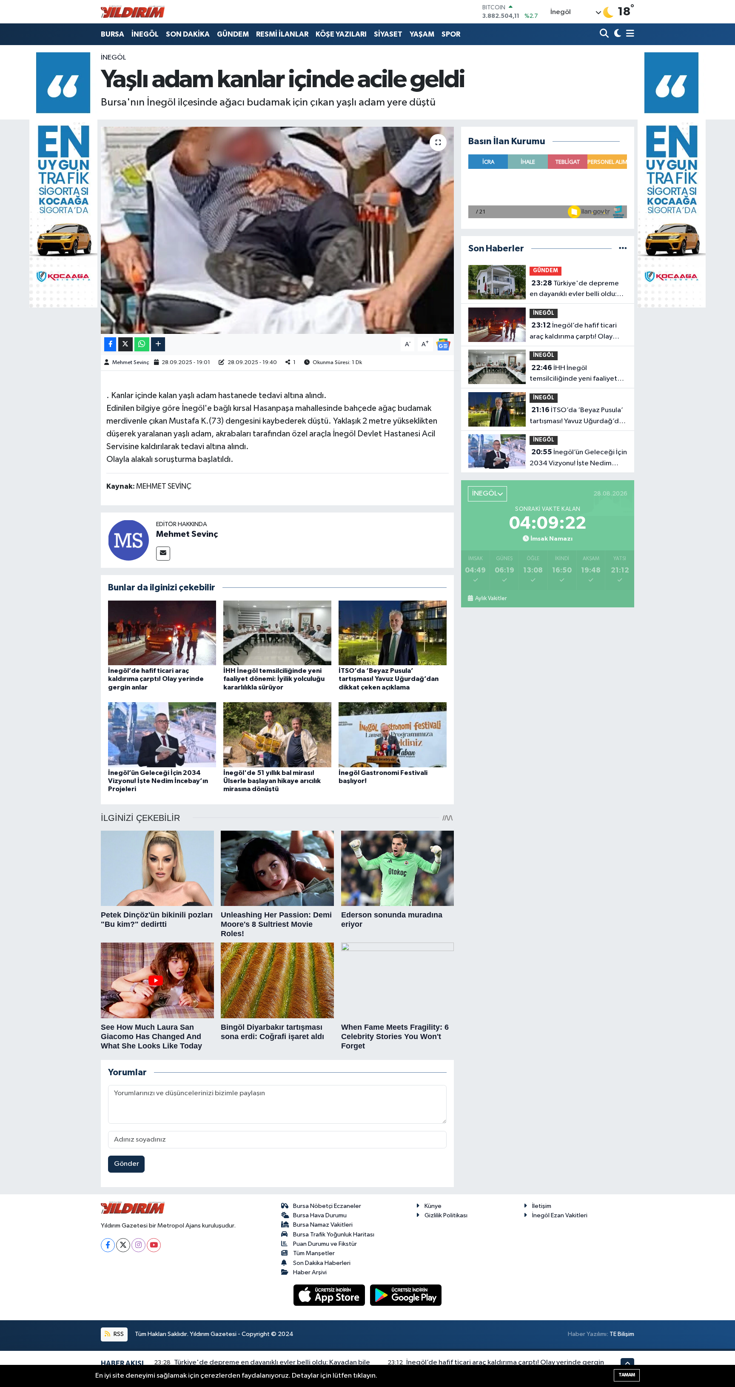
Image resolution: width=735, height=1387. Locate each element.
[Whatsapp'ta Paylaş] (141, 344)
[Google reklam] (63, 179)
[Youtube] (154, 1245)
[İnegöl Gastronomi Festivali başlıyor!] (393, 734)
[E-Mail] (163, 554)
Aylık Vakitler (490, 598)
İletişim (541, 1206)
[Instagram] (138, 1245)
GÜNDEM (233, 34)
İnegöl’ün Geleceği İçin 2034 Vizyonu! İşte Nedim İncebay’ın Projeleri (158, 780)
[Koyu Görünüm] (616, 34)
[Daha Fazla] (158, 344)
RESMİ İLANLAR (282, 34)
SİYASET (388, 34)
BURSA (112, 34)
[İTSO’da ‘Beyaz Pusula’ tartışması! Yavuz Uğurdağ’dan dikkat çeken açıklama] (393, 632)
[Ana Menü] (629, 34)
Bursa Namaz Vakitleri (323, 1225)
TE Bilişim (622, 1334)
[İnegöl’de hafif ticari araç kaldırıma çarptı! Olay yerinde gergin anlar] (162, 632)
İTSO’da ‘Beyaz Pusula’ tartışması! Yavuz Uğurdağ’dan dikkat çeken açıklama (389, 678)
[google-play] (406, 1295)
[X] (123, 1245)
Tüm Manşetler (314, 1253)
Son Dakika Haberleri (321, 1263)
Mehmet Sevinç (130, 362)
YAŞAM (422, 34)
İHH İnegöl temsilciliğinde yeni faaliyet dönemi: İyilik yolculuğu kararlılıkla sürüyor (274, 678)
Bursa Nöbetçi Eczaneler (327, 1206)
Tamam (626, 1375)
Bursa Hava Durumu (320, 1215)
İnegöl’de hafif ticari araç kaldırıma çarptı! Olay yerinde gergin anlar (156, 678)
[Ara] (605, 34)
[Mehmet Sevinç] (128, 540)
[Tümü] (623, 248)
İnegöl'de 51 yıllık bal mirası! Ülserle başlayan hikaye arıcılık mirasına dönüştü (272, 780)
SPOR (451, 34)
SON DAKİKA (188, 34)
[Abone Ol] (443, 344)
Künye (433, 1206)
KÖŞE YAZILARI (341, 34)
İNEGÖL (145, 34)
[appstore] (330, 1295)
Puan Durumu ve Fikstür (325, 1244)
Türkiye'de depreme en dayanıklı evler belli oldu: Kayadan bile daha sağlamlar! (576, 289)
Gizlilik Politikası (445, 1215)
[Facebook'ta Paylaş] (110, 344)
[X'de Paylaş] (125, 344)
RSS (118, 1334)
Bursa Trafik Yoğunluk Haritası (333, 1234)
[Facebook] (108, 1245)
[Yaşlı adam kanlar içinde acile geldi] (277, 230)
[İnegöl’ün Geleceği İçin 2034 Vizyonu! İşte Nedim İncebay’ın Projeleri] (162, 734)
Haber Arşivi (310, 1272)
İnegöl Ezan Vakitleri (559, 1215)
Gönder (126, 1164)
